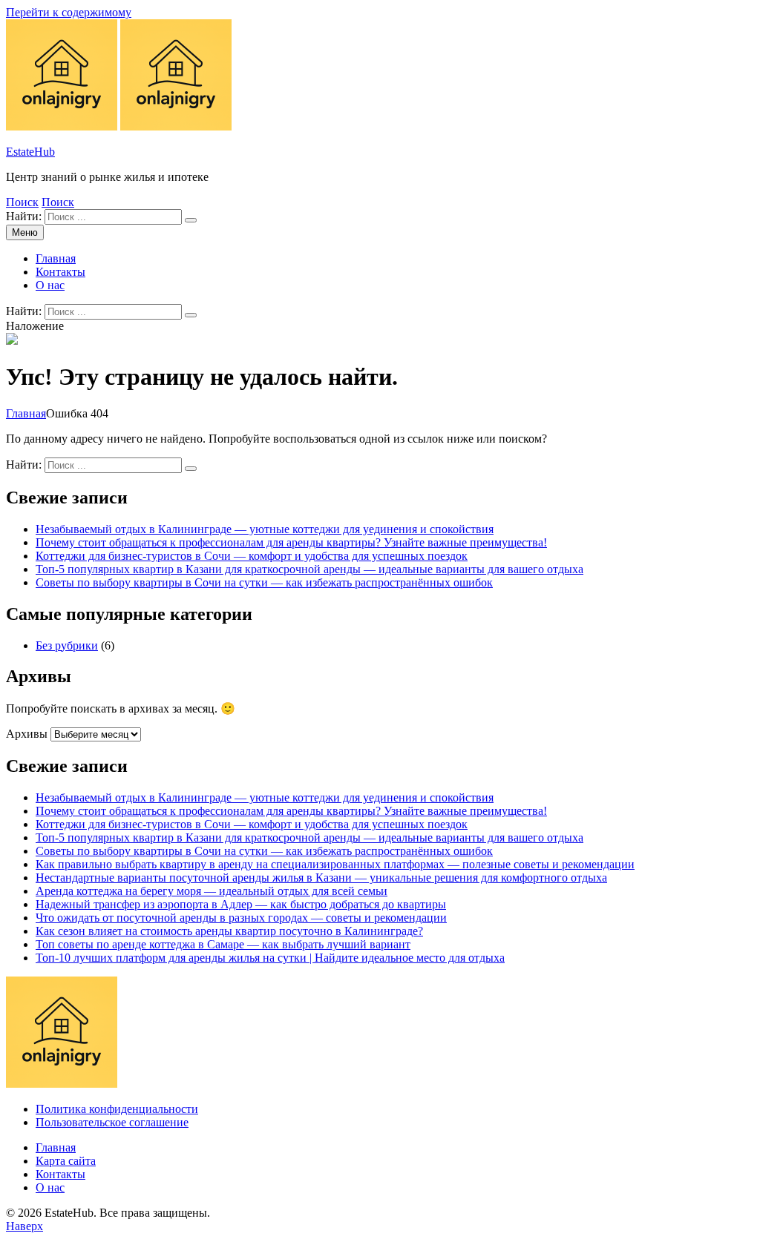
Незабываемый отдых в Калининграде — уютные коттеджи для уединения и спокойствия (265, 529)
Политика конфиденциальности (117, 1109)
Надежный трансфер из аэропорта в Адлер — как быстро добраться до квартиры (241, 904)
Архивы (27, 733)
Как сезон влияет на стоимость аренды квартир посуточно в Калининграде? (229, 931)
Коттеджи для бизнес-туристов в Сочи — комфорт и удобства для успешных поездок (252, 555)
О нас (50, 285)
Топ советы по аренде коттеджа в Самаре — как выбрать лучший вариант (223, 944)
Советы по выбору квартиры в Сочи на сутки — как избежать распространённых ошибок (264, 582)
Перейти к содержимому (68, 12)
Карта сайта (66, 1160)
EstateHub (30, 151)
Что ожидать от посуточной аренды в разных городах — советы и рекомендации (241, 917)
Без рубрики (67, 645)
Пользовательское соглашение (112, 1122)
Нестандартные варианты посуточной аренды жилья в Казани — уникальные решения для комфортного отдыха (321, 877)
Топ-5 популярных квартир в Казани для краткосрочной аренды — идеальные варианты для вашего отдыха (309, 569)
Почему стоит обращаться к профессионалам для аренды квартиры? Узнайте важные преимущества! (291, 542)
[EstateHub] (176, 126)
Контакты (60, 271)
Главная (56, 258)
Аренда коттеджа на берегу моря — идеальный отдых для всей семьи (211, 891)
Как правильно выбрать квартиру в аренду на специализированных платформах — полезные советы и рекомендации (335, 864)
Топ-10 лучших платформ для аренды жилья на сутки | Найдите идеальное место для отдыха (270, 957)
